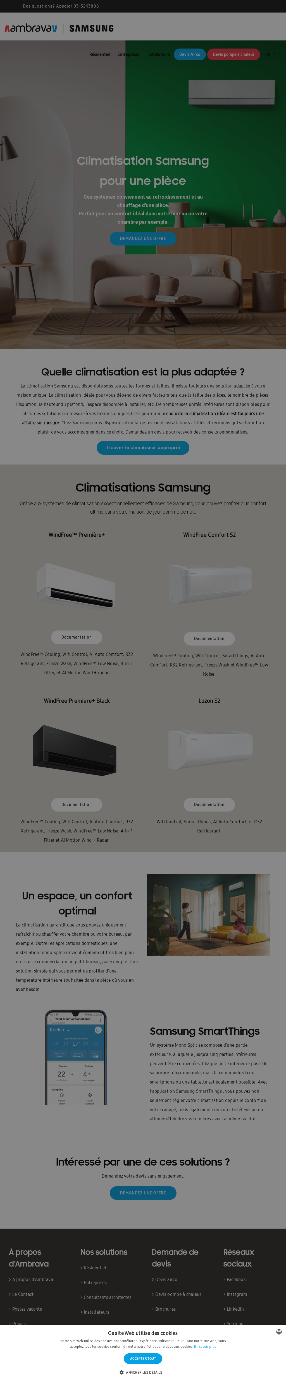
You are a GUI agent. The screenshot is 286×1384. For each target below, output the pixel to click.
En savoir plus (205, 1346)
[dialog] (143, 692)
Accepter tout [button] (143, 1358)
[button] (143, 1372)
